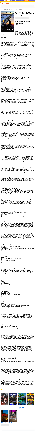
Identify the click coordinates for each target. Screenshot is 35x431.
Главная (2, 9)
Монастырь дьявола (4, 422)
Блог (15, 3)
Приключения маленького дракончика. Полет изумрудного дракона (22, 407)
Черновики (23, 3)
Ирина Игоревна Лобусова (18, 9)
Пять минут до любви (12, 422)
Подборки (13, 3)
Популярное (19, 3)
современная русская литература (8, 9)
